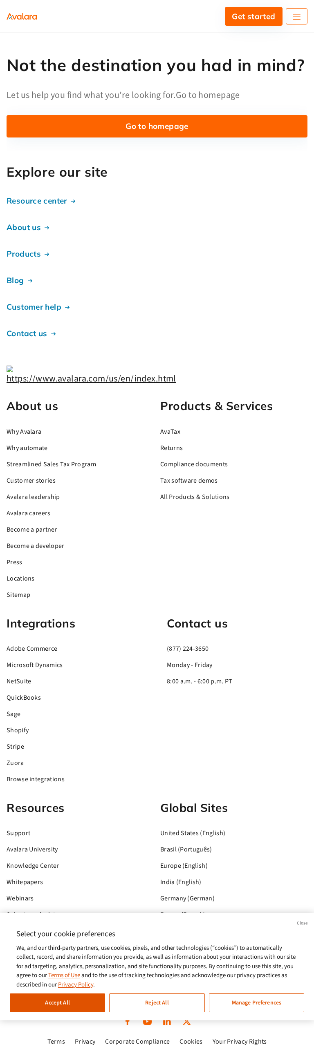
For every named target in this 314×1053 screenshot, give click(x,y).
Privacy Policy (75, 984)
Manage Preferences (257, 1003)
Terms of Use (64, 975)
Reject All (156, 1003)
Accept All (57, 1003)
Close (302, 923)
